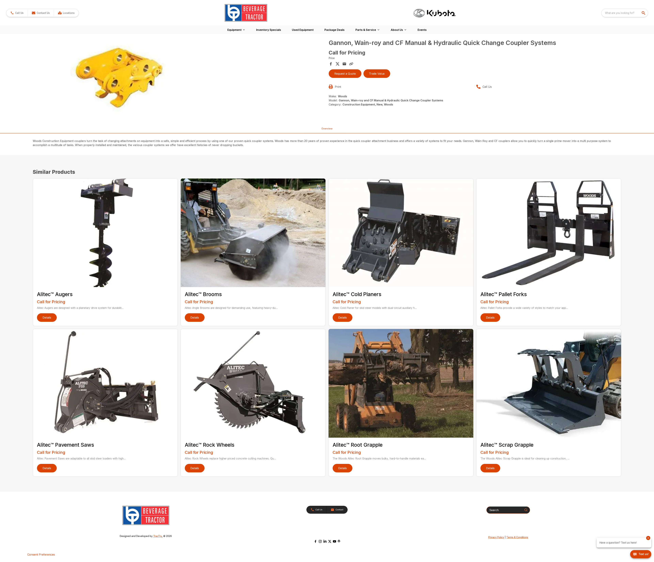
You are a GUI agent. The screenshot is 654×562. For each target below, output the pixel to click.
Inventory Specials (268, 30)
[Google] (339, 541)
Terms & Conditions (517, 537)
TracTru (157, 536)
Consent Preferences (41, 554)
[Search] (526, 510)
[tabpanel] (179, 77)
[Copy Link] (351, 64)
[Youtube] (334, 541)
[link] (66, 13)
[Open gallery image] (119, 77)
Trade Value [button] (377, 73)
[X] (329, 541)
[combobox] (625, 13)
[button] (17, 13)
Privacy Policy (496, 537)
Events (422, 30)
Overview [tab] (327, 128)
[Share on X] (338, 64)
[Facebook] (315, 541)
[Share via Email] (344, 64)
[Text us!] (640, 554)
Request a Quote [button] (345, 73)
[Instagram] (320, 541)
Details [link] (47, 317)
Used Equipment (303, 30)
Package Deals (334, 30)
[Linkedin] (325, 541)
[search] (644, 13)
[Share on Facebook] (331, 64)
